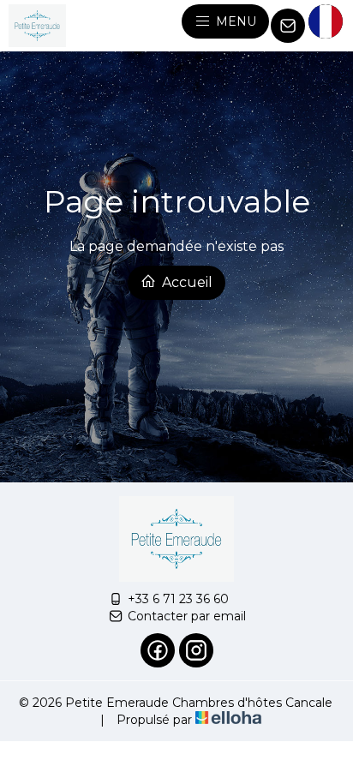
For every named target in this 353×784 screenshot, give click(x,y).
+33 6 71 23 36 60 (178, 599)
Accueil (185, 282)
